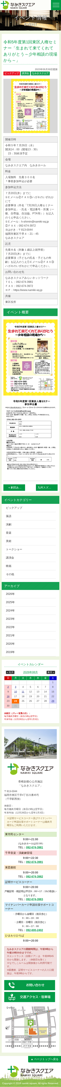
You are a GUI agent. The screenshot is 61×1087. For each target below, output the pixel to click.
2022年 (10, 627)
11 (23, 691)
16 (8, 696)
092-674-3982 (34, 876)
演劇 (8, 524)
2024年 (10, 610)
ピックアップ (14, 507)
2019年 (10, 652)
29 (53, 701)
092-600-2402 (34, 930)
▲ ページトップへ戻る (44, 1059)
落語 (8, 516)
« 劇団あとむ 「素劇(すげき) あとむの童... (16, 487)
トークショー (14, 549)
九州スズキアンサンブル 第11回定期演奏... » (48, 487)
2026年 (10, 593)
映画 (8, 566)
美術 (8, 541)
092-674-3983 (34, 899)
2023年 (10, 618)
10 (15, 691)
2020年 (10, 643)
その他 (10, 574)
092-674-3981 (34, 847)
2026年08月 (30, 672)
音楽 (8, 532)
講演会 (10, 557)
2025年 (10, 602)
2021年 (10, 635)
